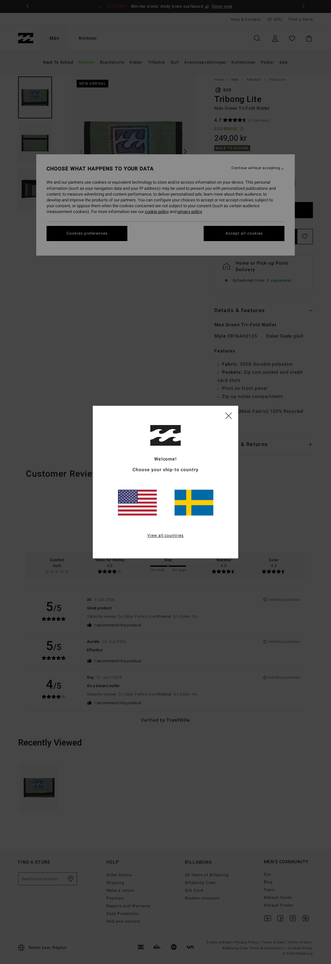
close (228, 415)
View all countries (165, 535)
